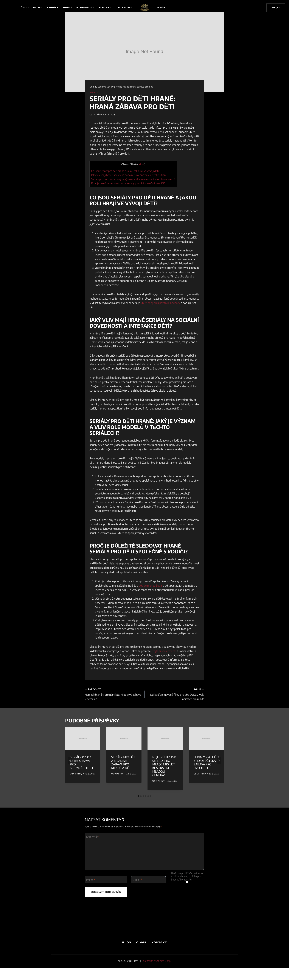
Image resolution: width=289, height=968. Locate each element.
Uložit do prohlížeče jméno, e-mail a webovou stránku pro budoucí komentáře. (187, 876)
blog (276, 7)
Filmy (37, 7)
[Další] (219, 760)
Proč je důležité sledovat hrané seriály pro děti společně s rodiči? (128, 183)
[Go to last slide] (70, 760)
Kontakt (159, 942)
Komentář (92, 836)
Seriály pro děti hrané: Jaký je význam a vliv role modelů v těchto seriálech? (133, 179)
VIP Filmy (97, 114)
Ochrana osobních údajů (157, 960)
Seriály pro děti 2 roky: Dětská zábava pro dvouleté (206, 762)
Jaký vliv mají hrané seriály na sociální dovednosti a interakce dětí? (128, 175)
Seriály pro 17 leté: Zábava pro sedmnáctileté (82, 762)
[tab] (138, 796)
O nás (161, 7)
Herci (67, 7)
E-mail (137, 880)
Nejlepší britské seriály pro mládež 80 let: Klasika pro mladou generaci (165, 766)
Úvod (25, 7)
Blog (126, 942)
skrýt (141, 164)
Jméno (90, 880)
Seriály (53, 7)
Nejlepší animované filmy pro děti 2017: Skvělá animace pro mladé (177, 694)
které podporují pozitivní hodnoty (160, 303)
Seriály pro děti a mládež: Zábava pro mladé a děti (123, 762)
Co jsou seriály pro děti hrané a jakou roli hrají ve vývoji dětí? (125, 170)
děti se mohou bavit (150, 585)
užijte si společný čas (164, 651)
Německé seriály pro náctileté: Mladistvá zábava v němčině (113, 694)
